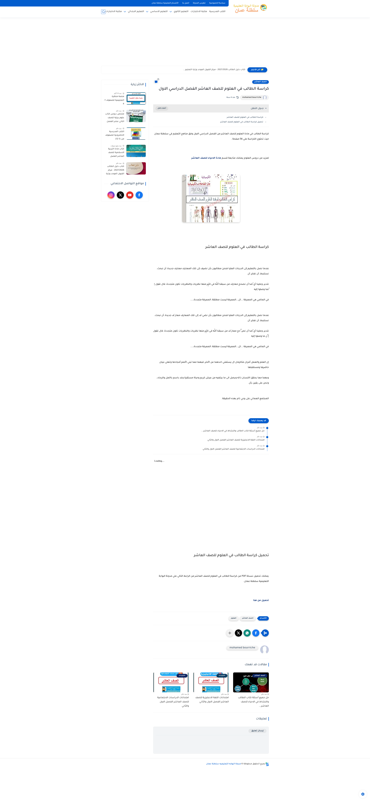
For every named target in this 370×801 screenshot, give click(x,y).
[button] (255, 633)
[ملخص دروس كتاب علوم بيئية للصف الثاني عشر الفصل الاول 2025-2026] (136, 116)
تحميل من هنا (261, 600)
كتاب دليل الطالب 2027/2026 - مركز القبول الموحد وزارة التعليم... (214, 70)
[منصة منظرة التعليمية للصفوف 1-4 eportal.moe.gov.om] (136, 98)
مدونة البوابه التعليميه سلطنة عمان (223, 764)
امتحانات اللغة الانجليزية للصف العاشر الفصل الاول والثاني (235, 440)
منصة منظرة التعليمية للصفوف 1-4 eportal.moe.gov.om (113, 100)
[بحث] (103, 12)
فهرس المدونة (199, 3)
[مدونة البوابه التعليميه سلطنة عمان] (249, 8)
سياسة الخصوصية (217, 3)
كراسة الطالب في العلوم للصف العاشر (244, 117)
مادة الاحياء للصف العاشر (206, 158)
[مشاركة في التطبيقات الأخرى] (229, 633)
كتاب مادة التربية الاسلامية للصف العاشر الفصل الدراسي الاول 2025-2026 (114, 153)
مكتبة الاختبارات (199, 11)
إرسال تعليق (257, 731)
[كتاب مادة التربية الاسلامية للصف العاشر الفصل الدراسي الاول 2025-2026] (136, 151)
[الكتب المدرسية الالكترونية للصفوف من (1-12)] (136, 133)
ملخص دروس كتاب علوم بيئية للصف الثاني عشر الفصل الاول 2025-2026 (114, 118)
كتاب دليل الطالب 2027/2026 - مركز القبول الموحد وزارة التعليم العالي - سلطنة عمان (115, 170)
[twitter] (120, 195)
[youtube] (129, 195)
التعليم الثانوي (181, 11)
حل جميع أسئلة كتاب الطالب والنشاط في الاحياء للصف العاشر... (232, 431)
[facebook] (139, 195)
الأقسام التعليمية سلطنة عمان (165, 3)
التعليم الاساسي (159, 11)
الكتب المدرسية (217, 11)
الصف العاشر (260, 82)
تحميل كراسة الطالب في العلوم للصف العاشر (241, 122)
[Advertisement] (185, 43)
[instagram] (111, 195)
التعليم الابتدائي (136, 11)
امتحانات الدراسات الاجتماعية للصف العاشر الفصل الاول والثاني (233, 449)
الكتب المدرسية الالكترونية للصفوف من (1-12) (114, 135)
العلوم (233, 618)
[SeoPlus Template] (267, 764)
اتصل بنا (185, 3)
